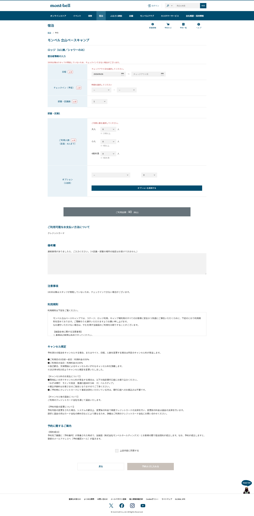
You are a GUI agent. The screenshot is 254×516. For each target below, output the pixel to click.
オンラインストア (58, 15)
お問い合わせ (102, 499)
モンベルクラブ (147, 15)
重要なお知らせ (75, 499)
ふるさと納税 (116, 15)
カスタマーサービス (170, 15)
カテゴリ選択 (169, 5)
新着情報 (152, 27)
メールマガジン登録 (118, 499)
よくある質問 (89, 499)
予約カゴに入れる (150, 466)
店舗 (131, 15)
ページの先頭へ (247, 486)
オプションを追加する (147, 188)
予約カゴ (168, 27)
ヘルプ (198, 27)
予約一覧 (183, 27)
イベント (77, 15)
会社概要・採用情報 (195, 15)
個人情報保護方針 (136, 499)
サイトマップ (167, 499)
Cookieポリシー (152, 499)
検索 (203, 6)
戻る (101, 466)
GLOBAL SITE (180, 499)
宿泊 (101, 15)
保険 (90, 15)
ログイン (155, 5)
